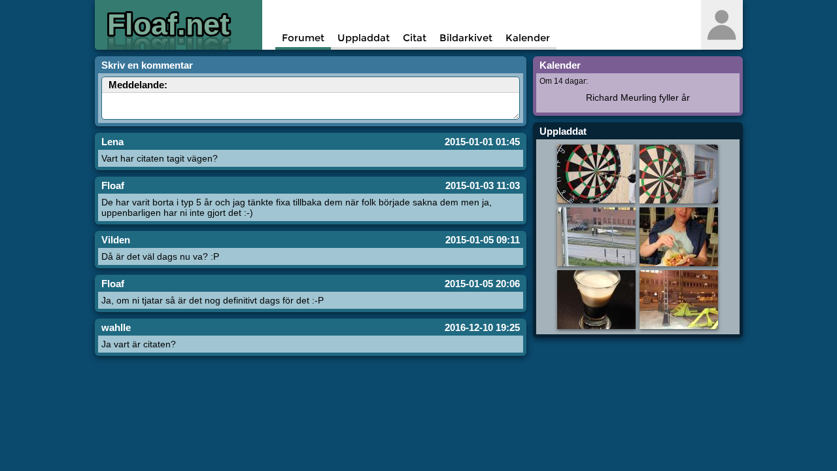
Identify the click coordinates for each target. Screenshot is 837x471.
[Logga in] (721, 25)
